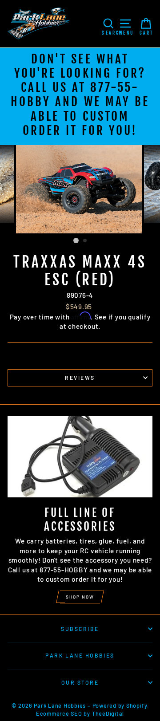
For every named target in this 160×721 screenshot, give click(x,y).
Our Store (80, 682)
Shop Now (80, 596)
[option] (80, 96)
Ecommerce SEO (59, 713)
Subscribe (80, 629)
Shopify (136, 705)
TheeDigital (108, 713)
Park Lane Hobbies (80, 655)
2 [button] (85, 241)
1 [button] (76, 240)
